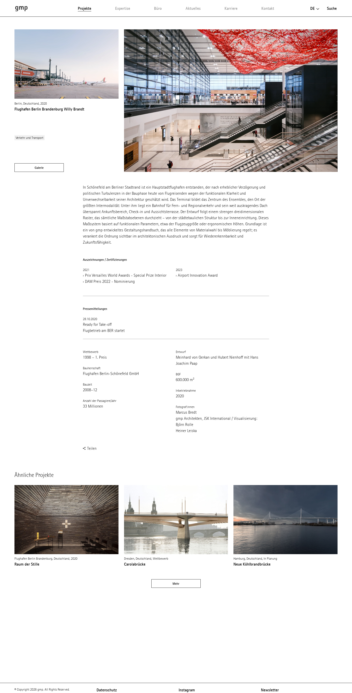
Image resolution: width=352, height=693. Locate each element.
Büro (158, 8)
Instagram (187, 689)
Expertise (122, 8)
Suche (332, 8)
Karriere (231, 8)
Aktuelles (193, 8)
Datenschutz (107, 689)
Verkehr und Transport (29, 138)
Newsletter (270, 689)
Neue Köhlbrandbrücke (252, 564)
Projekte (84, 8)
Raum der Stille (26, 564)
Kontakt (267, 8)
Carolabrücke (134, 564)
